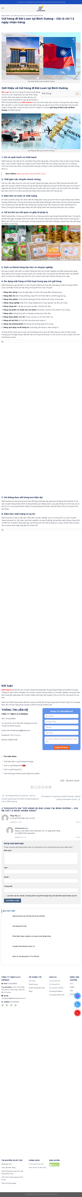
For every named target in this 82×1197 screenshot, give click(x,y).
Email (6, 877)
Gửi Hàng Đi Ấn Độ (19, 926)
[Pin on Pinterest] (46, 787)
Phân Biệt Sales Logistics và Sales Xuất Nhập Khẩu (31, 936)
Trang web (8, 886)
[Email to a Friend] (42, 787)
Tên (6, 868)
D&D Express (15, 735)
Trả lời (78, 822)
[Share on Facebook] (35, 787)
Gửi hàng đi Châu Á (18, 15)
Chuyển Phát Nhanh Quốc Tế (23, 946)
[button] (76, 94)
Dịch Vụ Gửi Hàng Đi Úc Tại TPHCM (25, 956)
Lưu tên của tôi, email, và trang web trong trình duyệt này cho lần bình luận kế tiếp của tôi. (42, 896)
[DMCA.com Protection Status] (54, 1164)
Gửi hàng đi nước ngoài (34, 15)
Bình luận (8, 850)
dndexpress (19, 828)
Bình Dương (6, 15)
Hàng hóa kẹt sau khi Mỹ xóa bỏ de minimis (28, 916)
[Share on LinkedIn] (50, 787)
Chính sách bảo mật (36, 1164)
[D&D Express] (41, 8)
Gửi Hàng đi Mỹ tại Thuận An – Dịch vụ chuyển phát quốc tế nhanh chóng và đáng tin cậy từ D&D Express (20, 798)
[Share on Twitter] (39, 787)
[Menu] (3, 8)
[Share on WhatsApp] (32, 787)
